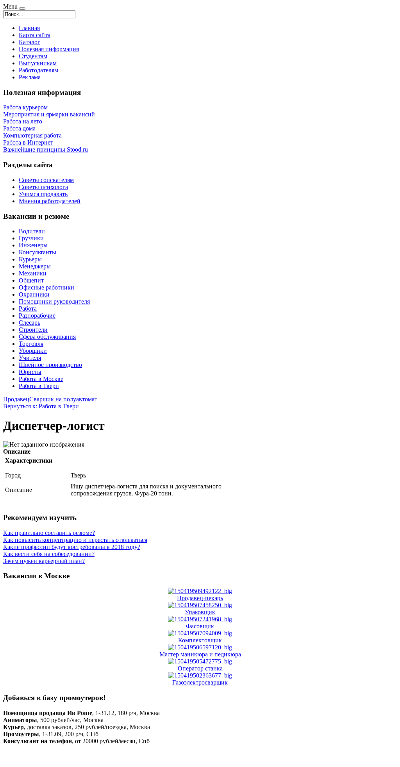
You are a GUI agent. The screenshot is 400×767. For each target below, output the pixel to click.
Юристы (30, 371)
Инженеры (33, 245)
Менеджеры (35, 266)
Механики (32, 273)
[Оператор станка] (200, 661)
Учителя (30, 357)
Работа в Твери (39, 386)
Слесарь (29, 322)
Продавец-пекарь (200, 598)
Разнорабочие (37, 315)
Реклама (30, 77)
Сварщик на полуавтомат (63, 399)
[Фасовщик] (200, 619)
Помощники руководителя (54, 301)
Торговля (31, 343)
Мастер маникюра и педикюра (200, 654)
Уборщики (33, 350)
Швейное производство (50, 364)
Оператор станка (200, 668)
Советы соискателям (46, 180)
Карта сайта (34, 35)
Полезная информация (49, 49)
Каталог (29, 42)
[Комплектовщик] (200, 633)
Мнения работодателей (49, 201)
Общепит (31, 280)
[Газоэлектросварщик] (200, 675)
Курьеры (30, 259)
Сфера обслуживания (47, 336)
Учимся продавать (43, 194)
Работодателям (38, 70)
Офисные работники (46, 287)
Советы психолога (43, 187)
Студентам (33, 56)
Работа (28, 308)
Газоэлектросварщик (200, 682)
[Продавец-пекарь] (200, 591)
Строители (33, 329)
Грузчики (31, 238)
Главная (29, 28)
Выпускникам (38, 63)
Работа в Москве (41, 378)
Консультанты (37, 252)
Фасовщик (200, 626)
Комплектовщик (200, 640)
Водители (32, 231)
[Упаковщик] (200, 605)
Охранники (34, 294)
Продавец (16, 399)
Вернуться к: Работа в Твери (41, 406)
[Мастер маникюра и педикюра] (200, 647)
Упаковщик (200, 612)
